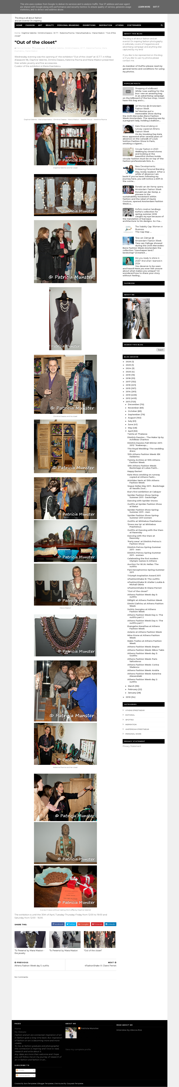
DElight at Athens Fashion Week (144, 600)
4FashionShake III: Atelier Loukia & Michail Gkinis (145, 583)
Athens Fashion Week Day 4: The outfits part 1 (145, 621)
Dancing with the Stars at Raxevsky (141, 537)
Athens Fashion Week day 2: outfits (142, 680)
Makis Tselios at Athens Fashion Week (144, 642)
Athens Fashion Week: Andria (143, 670)
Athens (120, 25)
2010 (128, 697)
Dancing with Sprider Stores (142, 500)
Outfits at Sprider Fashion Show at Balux (144, 505)
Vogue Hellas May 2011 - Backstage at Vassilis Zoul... (145, 487)
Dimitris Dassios (45, 33)
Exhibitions (89, 25)
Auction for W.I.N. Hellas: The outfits (143, 565)
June (131, 424)
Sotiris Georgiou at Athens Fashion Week (141, 610)
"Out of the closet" (93, 950)
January (132, 692)
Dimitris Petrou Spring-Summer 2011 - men (144, 548)
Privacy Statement (132, 746)
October (133, 411)
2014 (128, 391)
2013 (128, 395)
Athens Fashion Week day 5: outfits (142, 595)
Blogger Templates (45, 1083)
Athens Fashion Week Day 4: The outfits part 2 (145, 616)
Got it (156, 7)
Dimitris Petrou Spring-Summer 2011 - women (144, 554)
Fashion (30, 25)
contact (126, 60)
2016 (128, 385)
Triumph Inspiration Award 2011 (144, 575)
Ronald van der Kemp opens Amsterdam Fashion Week (149, 188)
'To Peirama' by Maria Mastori (63, 950)
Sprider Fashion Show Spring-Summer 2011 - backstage (143, 496)
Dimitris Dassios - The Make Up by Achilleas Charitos (145, 438)
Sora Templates (30, 1083)
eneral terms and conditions (139, 69)
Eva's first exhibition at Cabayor (144, 492)
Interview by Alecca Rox (129, 1030)
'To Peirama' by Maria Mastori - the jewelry (29, 951)
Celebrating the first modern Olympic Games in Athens (142, 559)
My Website (20, 1032)
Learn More (144, 7)
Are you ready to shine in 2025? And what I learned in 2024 (148, 261)
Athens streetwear (135, 710)
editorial (130, 715)
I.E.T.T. (56, 33)
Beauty (50, 25)
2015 (128, 388)
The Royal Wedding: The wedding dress (145, 449)
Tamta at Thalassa (137, 434)
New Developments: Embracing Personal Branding (149, 167)
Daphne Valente (29, 33)
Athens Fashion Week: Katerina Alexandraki (144, 674)
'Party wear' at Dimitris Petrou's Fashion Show (144, 542)
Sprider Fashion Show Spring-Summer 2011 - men (143, 511)
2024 (129, 368)
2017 (128, 381)
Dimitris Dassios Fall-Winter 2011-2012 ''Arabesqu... (145, 444)
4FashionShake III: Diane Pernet (144, 588)
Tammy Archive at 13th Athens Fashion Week (143, 461)
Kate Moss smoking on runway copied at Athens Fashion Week (147, 129)
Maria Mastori (98, 33)
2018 (128, 378)
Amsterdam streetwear (137, 729)
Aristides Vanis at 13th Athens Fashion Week (143, 481)
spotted (129, 720)
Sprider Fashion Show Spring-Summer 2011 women (143, 516)
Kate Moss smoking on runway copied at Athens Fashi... (143, 475)
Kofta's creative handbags (148, 209)
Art (40, 25)
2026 (129, 361)
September (134, 414)
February (133, 689)
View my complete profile (78, 1049)
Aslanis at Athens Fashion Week (144, 632)
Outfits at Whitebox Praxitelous (144, 521)
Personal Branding (68, 25)
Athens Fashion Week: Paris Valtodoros (142, 660)
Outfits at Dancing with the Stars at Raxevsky (145, 531)
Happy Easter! (134, 471)
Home (19, 25)
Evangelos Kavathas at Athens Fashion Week (143, 627)
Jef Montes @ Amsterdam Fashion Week (148, 107)
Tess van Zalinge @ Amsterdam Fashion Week (148, 239)
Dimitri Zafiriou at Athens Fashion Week (145, 604)
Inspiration (105, 25)
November (134, 408)
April (130, 431)
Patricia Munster (90, 1028)
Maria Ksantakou (83, 33)
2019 (128, 375)
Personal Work (133, 734)
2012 (128, 398)
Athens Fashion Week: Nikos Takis (145, 650)
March (131, 686)
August (132, 417)
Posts (21, 1070)
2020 (129, 371)
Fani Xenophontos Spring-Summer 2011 (145, 571)
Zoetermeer (134, 25)
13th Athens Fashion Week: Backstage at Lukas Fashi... (142, 466)
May (130, 428)
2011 (128, 401)
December (134, 404)
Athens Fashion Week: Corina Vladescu (143, 666)
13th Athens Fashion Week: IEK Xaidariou (143, 455)
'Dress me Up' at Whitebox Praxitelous (141, 525)
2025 (128, 365)
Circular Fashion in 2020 (146, 149)
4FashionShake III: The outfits (143, 579)
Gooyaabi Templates (75, 1083)
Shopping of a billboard (146, 88)
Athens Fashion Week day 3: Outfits (142, 654)
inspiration (130, 724)
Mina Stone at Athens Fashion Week (143, 636)
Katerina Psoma (67, 33)
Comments (24, 1075)
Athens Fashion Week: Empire (143, 646)
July (130, 421)
